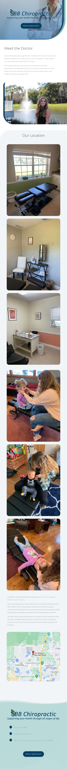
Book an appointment (31, 26)
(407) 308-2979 (20, 727)
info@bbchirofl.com (22, 734)
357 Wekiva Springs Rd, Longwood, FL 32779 (33, 740)
